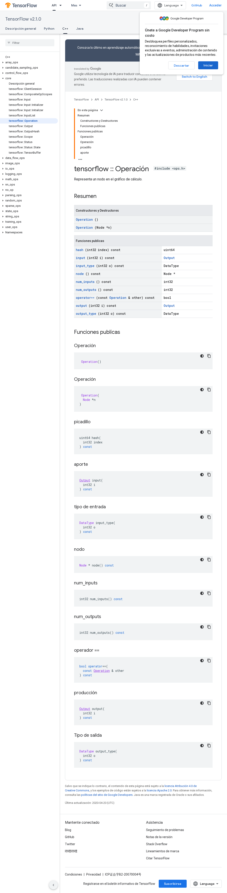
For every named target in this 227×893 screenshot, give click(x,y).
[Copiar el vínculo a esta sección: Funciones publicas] (125, 332)
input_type (85, 266)
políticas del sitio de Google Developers (107, 794)
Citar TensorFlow (158, 858)
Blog (68, 830)
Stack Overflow (156, 844)
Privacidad (93, 874)
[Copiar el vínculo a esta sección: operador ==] (103, 650)
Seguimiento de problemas (165, 830)
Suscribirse (172, 884)
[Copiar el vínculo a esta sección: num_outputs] (105, 617)
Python (49, 29)
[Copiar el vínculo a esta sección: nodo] (88, 549)
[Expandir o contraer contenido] (101, 110)
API (54, 5)
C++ (65, 29)
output (81, 305)
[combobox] (129, 5)
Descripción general (20, 29)
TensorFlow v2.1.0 (23, 19)
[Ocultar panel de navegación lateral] (53, 885)
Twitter (70, 844)
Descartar (181, 66)
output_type (86, 313)
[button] (29, 62)
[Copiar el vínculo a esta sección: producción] (101, 693)
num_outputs (86, 290)
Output (169, 258)
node (80, 274)
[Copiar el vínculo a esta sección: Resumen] (102, 196)
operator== (85, 298)
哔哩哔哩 (71, 851)
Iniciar (208, 65)
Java (79, 29)
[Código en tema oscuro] (201, 356)
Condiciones (73, 874)
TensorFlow (81, 99)
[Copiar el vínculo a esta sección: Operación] (100, 346)
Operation (84, 219)
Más (74, 5)
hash (79, 250)
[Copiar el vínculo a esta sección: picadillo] (94, 422)
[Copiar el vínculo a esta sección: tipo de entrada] (110, 507)
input (80, 258)
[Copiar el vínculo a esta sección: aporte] (92, 464)
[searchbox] (29, 42)
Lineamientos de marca (162, 851)
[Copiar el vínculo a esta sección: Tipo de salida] (106, 735)
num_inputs (85, 282)
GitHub (196, 5)
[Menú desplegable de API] (62, 5)
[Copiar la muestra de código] (209, 356)
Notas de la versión (159, 837)
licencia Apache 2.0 (159, 790)
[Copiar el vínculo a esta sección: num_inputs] (102, 583)
